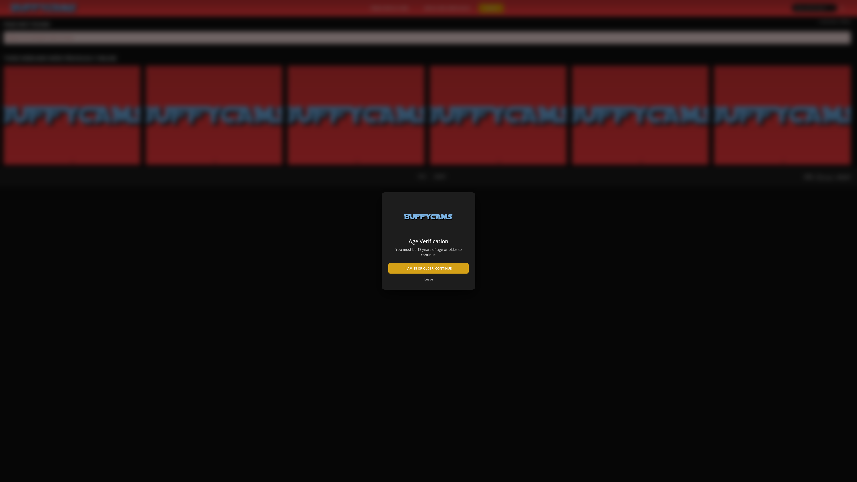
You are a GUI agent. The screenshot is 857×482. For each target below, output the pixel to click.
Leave (428, 279)
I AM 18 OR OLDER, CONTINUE (429, 268)
